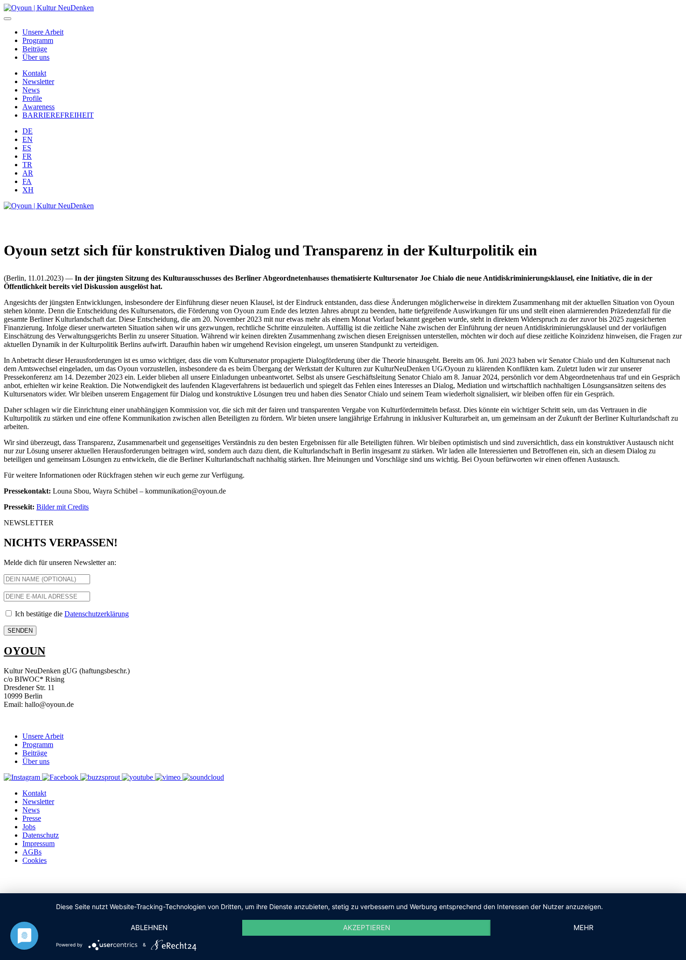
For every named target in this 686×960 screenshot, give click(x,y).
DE (27, 131)
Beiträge (34, 49)
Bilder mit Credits (62, 507)
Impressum (38, 843)
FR (27, 156)
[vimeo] (168, 777)
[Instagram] (23, 777)
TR (27, 165)
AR (27, 173)
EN (27, 139)
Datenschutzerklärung (96, 614)
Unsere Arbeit (42, 32)
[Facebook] (61, 777)
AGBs (32, 852)
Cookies (34, 860)
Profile (32, 98)
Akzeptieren (366, 927)
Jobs (28, 827)
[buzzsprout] (101, 777)
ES (26, 148)
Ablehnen (149, 927)
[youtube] (138, 777)
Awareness (38, 107)
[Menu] (7, 18)
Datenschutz (40, 835)
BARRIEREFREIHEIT (58, 115)
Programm (37, 40)
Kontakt (34, 73)
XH (28, 190)
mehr (584, 927)
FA (27, 181)
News (31, 90)
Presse (31, 818)
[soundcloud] (203, 777)
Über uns (35, 57)
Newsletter (38, 81)
